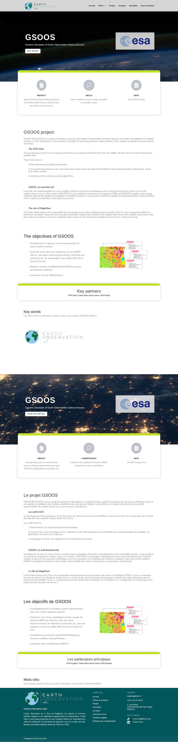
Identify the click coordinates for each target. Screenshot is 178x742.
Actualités (133, 6)
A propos (122, 6)
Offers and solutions (101, 339)
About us (96, 349)
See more (33, 51)
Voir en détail (36, 414)
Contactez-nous (99, 714)
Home (95, 335)
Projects (96, 342)
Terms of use (98, 356)
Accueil (92, 6)
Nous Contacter (147, 6)
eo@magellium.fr (134, 334)
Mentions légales (100, 718)
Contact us (97, 353)
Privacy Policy (99, 360)
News (95, 346)
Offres (101, 6)
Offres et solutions (100, 700)
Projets (112, 6)
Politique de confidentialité (104, 721)
